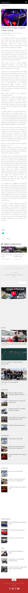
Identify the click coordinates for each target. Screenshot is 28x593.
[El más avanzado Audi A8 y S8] (7, 250)
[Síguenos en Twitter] (13, 589)
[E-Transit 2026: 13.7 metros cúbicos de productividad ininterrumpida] (4, 419)
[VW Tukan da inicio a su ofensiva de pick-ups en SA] (4, 403)
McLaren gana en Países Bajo (15, 438)
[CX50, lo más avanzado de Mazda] (4, 540)
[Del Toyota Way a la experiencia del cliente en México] (14, 336)
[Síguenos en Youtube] (18, 589)
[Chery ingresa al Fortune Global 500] (14, 374)
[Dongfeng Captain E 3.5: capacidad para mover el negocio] (4, 411)
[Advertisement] (14, 312)
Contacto (14, 585)
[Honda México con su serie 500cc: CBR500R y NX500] (4, 561)
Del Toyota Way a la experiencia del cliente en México (14, 344)
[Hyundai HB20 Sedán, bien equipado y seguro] (4, 524)
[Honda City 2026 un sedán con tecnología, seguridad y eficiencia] (4, 395)
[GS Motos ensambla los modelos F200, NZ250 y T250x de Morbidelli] (4, 569)
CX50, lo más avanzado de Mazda (16, 538)
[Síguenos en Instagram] (15, 589)
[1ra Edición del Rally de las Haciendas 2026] (4, 456)
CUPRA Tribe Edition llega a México (16, 425)
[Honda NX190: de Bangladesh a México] (4, 553)
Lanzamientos (5, 5)
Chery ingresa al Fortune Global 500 (9, 382)
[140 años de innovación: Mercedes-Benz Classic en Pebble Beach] (4, 449)
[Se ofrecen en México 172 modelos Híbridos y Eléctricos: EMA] (14, 354)
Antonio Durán (7, 33)
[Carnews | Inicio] (8, 2)
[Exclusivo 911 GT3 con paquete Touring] (20, 250)
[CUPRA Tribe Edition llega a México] (4, 427)
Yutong (8, 238)
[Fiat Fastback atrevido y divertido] (4, 532)
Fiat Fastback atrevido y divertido (16, 530)
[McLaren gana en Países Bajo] (4, 441)
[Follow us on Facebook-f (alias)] (10, 589)
